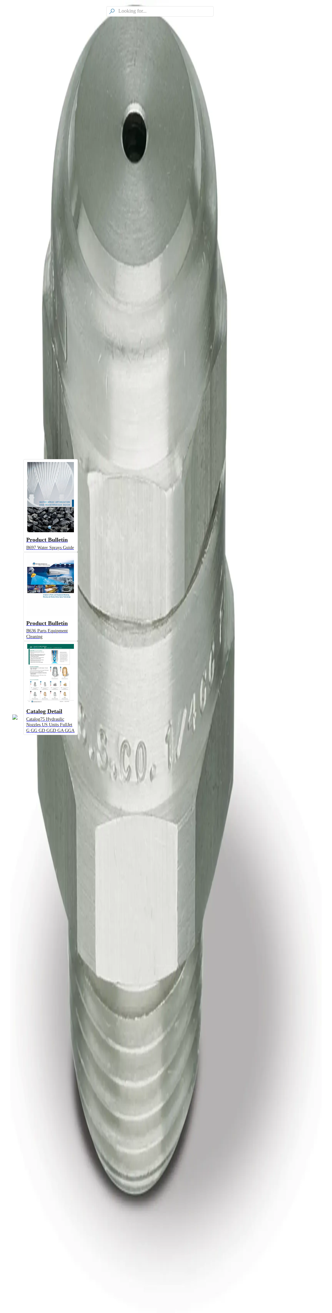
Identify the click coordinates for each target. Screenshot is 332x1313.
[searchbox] (165, 11)
